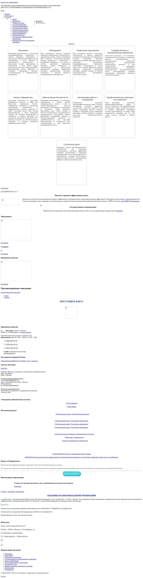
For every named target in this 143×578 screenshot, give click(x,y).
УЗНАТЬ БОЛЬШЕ (71, 473)
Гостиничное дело (11, 564)
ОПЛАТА (4, 368)
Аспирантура (9, 569)
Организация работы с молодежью (16, 562)
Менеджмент (9, 555)
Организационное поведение (10, 292)
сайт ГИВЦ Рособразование (130, 201)
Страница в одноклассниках (13, 546)
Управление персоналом (13, 557)
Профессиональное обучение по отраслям (18, 566)
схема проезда (26, 332)
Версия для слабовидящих (9, 2)
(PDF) (75, 508)
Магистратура (9, 568)
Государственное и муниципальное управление (20, 559)
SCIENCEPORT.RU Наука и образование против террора (72, 454)
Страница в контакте (11, 541)
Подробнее (119, 211)
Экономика (8, 554)
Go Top (3, 576)
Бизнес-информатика (12, 561)
